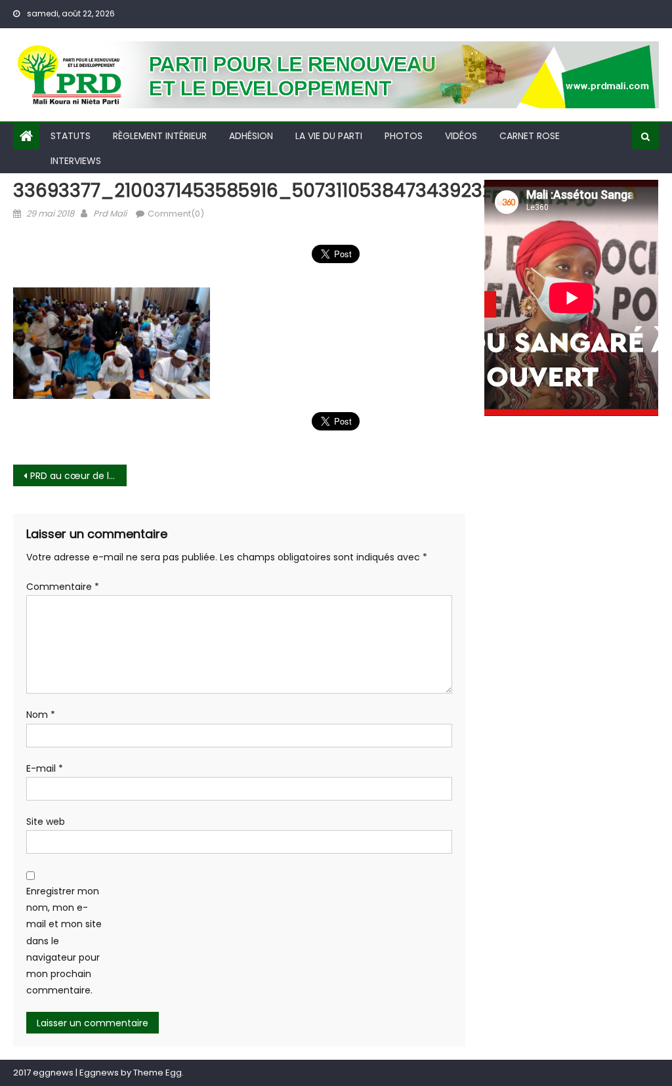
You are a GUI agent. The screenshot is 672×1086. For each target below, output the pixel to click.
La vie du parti (328, 135)
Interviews (76, 160)
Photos (404, 135)
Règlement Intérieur (160, 135)
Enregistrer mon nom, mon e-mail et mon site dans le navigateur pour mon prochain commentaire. (64, 941)
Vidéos (461, 135)
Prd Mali (110, 213)
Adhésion (251, 135)
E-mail (44, 768)
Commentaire (62, 586)
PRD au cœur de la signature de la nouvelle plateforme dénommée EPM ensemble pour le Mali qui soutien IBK (78, 475)
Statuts (71, 135)
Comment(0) (176, 213)
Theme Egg (157, 1072)
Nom (40, 714)
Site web (45, 821)
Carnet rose (529, 135)
